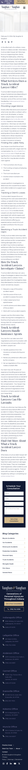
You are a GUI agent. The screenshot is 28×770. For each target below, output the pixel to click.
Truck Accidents (8, 559)
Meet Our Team (7, 748)
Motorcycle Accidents (10, 547)
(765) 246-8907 (10, 736)
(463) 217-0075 (10, 627)
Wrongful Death (8, 564)
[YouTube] (15, 763)
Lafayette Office (11, 635)
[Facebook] (7, 763)
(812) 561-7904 (10, 701)
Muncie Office (10, 727)
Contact (5, 752)
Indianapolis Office (12, 617)
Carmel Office (10, 671)
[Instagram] (3, 763)
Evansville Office (11, 691)
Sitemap (10, 759)
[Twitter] (19, 763)
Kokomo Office (10, 709)
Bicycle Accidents (8, 538)
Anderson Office (11, 653)
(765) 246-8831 (10, 663)
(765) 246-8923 (10, 718)
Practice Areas (7, 745)
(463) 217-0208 (10, 683)
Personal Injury (7, 555)
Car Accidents (7, 542)
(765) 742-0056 (15, 609)
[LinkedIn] (11, 763)
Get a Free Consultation (14, 603)
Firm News (6, 568)
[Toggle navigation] (24, 8)
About (18, 748)
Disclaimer (18, 759)
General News (7, 572)
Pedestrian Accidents (9, 551)
